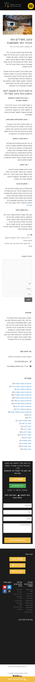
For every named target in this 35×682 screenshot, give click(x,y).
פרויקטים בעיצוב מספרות (23, 392)
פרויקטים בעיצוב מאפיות (23, 383)
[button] (31, 6)
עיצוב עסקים (27, 449)
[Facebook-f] (5, 591)
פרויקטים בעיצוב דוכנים (23, 406)
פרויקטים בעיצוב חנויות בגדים (21, 386)
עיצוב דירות (27, 429)
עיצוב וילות (27, 438)
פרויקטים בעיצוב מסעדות (23, 395)
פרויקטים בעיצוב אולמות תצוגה (21, 412)
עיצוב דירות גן (26, 432)
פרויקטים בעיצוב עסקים (23, 398)
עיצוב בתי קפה (26, 423)
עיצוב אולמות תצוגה (24, 421)
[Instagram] (9, 591)
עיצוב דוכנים (27, 426)
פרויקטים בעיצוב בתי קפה (22, 401)
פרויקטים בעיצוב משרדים (23, 403)
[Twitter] (9, 587)
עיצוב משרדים (26, 446)
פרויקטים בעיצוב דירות (23, 409)
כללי (29, 418)
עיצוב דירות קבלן (25, 435)
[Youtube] (5, 587)
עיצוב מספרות (26, 443)
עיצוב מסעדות (26, 440)
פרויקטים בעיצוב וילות (24, 389)
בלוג (28, 235)
